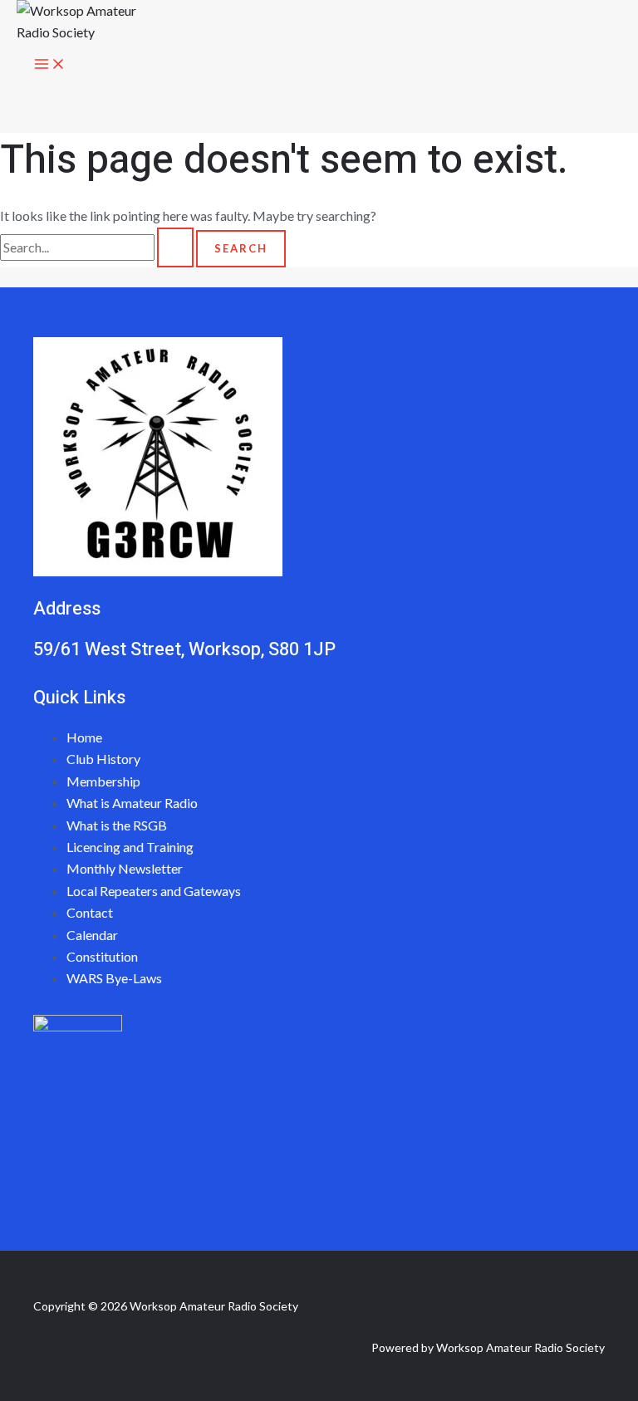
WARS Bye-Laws (114, 978)
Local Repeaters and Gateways (153, 891)
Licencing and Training (130, 847)
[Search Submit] (175, 247)
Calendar (92, 935)
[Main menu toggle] (50, 65)
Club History (103, 759)
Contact (89, 912)
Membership (103, 781)
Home (84, 737)
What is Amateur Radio (132, 803)
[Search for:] (98, 247)
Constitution (102, 956)
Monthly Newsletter (124, 868)
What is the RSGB (116, 825)
